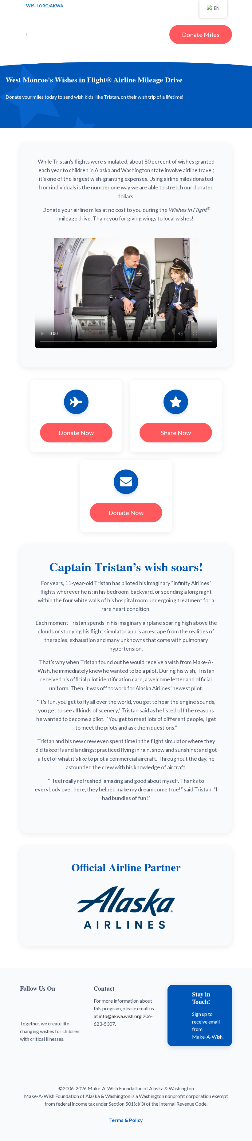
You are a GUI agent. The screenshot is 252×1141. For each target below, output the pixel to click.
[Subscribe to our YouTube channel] (42, 1003)
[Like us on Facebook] (26, 1003)
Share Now (176, 432)
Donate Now (76, 432)
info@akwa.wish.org (120, 1016)
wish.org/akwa (44, 5)
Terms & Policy (126, 1120)
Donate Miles (200, 34)
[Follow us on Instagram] (57, 1003)
